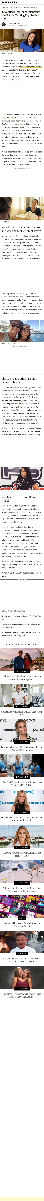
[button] (40, 2)
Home (3, 7)
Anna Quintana (14, 23)
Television (10, 7)
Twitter (34, 249)
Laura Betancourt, (9, 117)
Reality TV (18, 7)
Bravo (26, 7)
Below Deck (33, 7)
